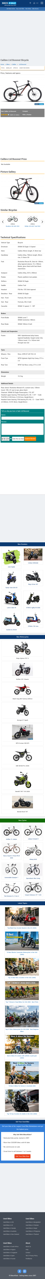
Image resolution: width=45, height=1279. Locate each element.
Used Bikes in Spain (9, 1256)
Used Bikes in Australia (9, 1231)
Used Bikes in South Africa (10, 1247)
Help (27, 1250)
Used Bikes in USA (8, 1222)
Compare (25, 111)
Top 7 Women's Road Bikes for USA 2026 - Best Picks (22, 1002)
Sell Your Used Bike (22, 1122)
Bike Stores (35, 9)
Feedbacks (29, 1259)
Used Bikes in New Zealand (11, 1234)
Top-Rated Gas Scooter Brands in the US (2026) (22, 928)
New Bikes (28, 9)
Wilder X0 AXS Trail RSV (32, 226)
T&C (27, 1256)
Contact (28, 1253)
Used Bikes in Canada (9, 1228)
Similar (9, 68)
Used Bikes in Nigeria (9, 1250)
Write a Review (26, 115)
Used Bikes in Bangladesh (33, 1222)
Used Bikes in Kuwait (9, 1259)
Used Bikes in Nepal (31, 1228)
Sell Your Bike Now (22, 1156)
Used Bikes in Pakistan (32, 1225)
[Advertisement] (22, 34)
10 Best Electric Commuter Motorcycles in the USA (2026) (22, 953)
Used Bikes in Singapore (10, 1253)
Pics (2, 68)
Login (36, 3)
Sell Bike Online (11, 9)
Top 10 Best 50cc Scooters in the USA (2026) (22, 978)
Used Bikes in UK (8, 1225)
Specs (15, 68)
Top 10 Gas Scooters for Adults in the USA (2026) (22, 1114)
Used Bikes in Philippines (33, 1231)
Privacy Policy (33, 1256)
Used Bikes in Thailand (32, 1234)
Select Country (30, 3)
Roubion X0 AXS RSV (12, 226)
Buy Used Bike (20, 9)
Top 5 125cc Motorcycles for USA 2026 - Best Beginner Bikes (22, 1030)
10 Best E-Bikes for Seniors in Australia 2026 (22, 1086)
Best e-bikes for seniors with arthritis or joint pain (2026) (22, 1057)
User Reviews (24, 68)
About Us (28, 1247)
